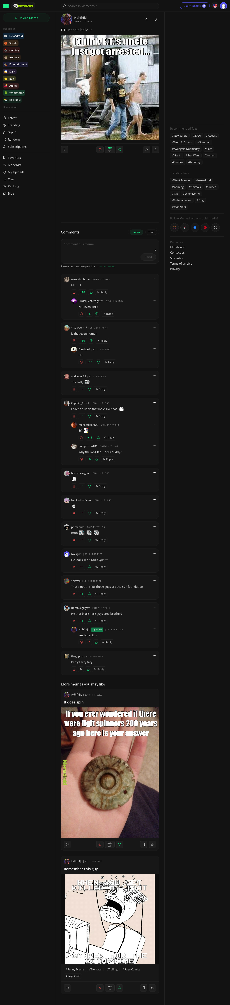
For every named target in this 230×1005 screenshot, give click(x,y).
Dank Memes (182, 180)
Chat (11, 179)
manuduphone (80, 279)
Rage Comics (132, 969)
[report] (146, 149)
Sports (10, 43)
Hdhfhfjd (80, 17)
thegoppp (77, 656)
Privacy (175, 269)
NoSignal (76, 554)
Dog (201, 200)
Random (14, 139)
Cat (176, 193)
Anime (10, 85)
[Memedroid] (6, 6)
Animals (11, 57)
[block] (155, 149)
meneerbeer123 (88, 424)
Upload (28, 18)
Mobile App (177, 247)
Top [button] (10, 132)
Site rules (176, 258)
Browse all (10, 107)
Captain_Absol (79, 403)
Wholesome (14, 93)
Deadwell (84, 349)
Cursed (212, 187)
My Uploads (16, 172)
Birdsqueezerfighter (91, 301)
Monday (195, 162)
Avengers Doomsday (187, 148)
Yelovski (76, 581)
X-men (210, 155)
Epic (9, 78)
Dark (9, 71)
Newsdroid (13, 36)
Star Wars (193, 155)
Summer (204, 142)
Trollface (96, 969)
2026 (197, 135)
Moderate (15, 165)
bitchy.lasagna (79, 473)
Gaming (11, 50)
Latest (12, 118)
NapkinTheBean (80, 500)
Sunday (178, 162)
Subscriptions (17, 147)
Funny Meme (76, 969)
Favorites (14, 158)
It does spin (74, 702)
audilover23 (78, 376)
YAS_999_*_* (79, 327)
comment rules (105, 266)
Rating (136, 232)
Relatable (12, 100)
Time (151, 232)
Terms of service (181, 264)
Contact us (177, 253)
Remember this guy (81, 868)
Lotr (209, 148)
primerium (77, 527)
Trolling (113, 969)
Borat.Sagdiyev (80, 608)
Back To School (183, 142)
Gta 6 (177, 155)
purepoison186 (88, 446)
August (212, 135)
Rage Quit (74, 976)
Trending (14, 125)
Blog (11, 193)
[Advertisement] (197, 68)
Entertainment (15, 64)
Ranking (13, 186)
